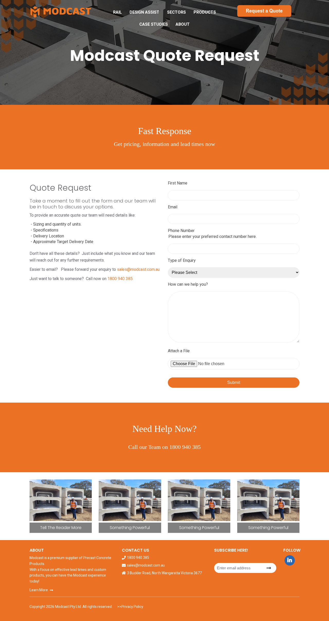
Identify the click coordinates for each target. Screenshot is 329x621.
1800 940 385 (120, 279)
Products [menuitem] (205, 12)
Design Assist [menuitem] (144, 12)
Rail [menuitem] (117, 12)
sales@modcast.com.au (138, 269)
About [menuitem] (183, 24)
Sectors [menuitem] (176, 12)
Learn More (39, 590)
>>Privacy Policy (129, 606)
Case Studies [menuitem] (153, 24)
